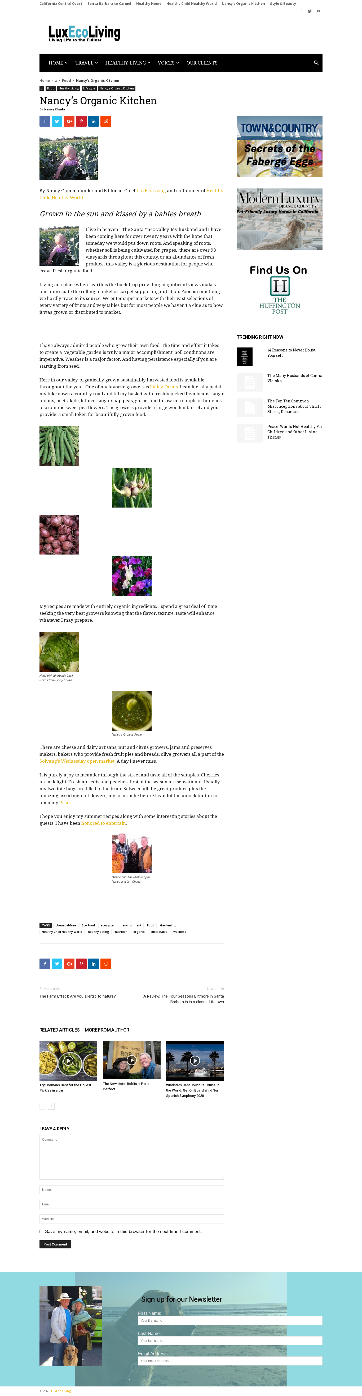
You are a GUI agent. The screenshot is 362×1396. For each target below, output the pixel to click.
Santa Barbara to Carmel (109, 3)
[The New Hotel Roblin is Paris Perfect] (132, 1060)
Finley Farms (164, 386)
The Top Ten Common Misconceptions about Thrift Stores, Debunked (294, 406)
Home (56, 63)
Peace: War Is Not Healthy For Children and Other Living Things (295, 432)
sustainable (159, 932)
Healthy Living (125, 63)
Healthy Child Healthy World (191, 3)
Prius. (65, 802)
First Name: (149, 1313)
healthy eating (98, 932)
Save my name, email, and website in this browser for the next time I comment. (123, 1231)
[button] (316, 63)
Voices (166, 63)
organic (139, 932)
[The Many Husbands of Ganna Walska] (250, 382)
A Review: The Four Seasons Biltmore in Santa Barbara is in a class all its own (183, 999)
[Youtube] (319, 11)
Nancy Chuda (54, 109)
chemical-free (66, 925)
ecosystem (109, 925)
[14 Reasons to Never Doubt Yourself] (245, 356)
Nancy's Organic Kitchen (117, 88)
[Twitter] (310, 11)
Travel (84, 63)
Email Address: (153, 1353)
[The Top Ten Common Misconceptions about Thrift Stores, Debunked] (250, 407)
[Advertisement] (132, 331)
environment (131, 925)
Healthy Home (148, 3)
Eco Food (88, 925)
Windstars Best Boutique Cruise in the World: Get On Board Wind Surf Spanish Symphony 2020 (193, 1090)
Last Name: (149, 1333)
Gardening (168, 925)
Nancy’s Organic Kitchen (243, 3)
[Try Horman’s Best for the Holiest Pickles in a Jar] (68, 1061)
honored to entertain (103, 823)
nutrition (121, 932)
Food (66, 80)
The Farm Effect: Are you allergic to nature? (77, 996)
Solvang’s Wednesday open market (76, 761)
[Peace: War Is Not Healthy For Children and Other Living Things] (250, 433)
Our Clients (202, 63)
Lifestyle (89, 88)
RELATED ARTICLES (59, 1030)
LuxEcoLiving (151, 190)
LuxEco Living (61, 1391)
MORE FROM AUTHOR (107, 1030)
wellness (179, 932)
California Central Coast (60, 3)
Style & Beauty (283, 3)
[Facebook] (301, 11)
